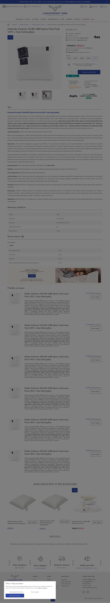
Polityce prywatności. (42, 588)
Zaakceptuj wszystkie (14, 595)
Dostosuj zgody (35, 592)
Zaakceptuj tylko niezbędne (16, 592)
